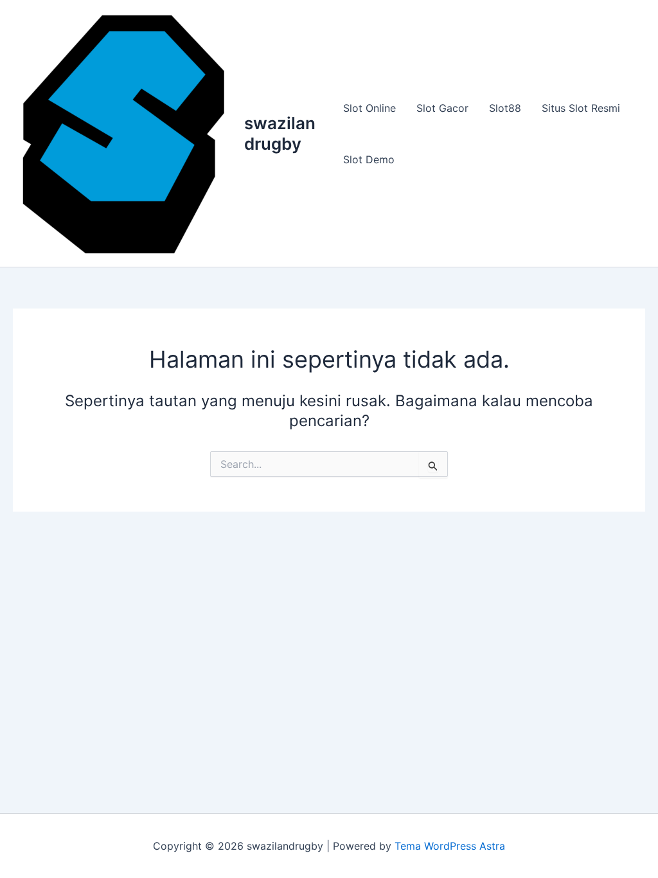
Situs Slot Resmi (581, 108)
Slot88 (505, 108)
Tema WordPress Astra (450, 845)
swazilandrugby (280, 133)
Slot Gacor (442, 108)
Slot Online (369, 108)
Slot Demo (369, 159)
